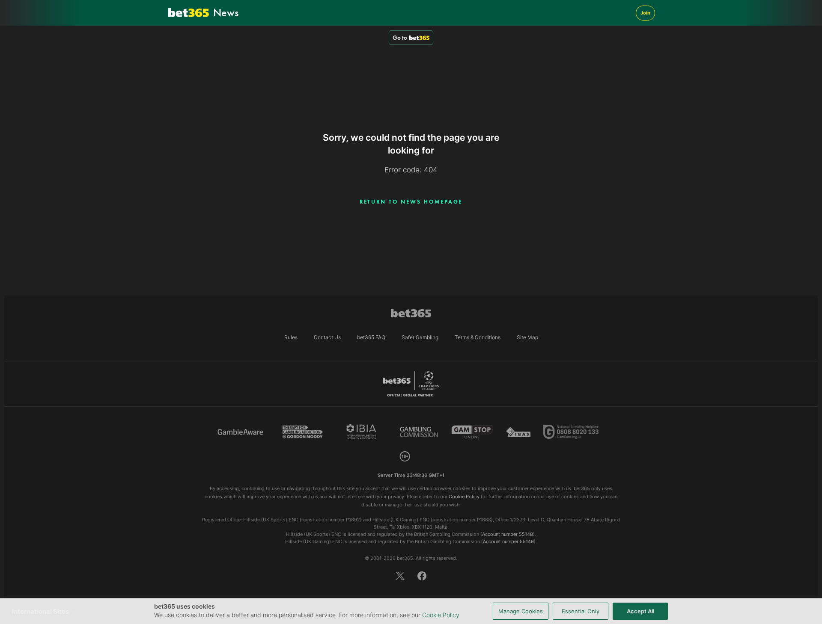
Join (645, 13)
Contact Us (327, 337)
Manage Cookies (520, 611)
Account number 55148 (507, 534)
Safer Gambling (420, 337)
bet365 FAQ (371, 337)
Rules (291, 337)
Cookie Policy (440, 614)
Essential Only (580, 611)
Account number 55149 (508, 541)
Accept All (640, 611)
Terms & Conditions (477, 337)
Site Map (527, 337)
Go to (400, 37)
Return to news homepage (411, 201)
